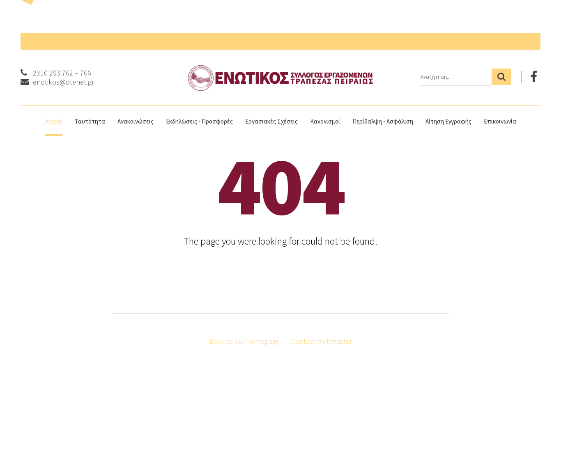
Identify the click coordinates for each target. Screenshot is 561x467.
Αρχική (53, 121)
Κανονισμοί (325, 121)
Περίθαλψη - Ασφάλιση (382, 121)
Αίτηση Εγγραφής (448, 121)
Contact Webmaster (321, 341)
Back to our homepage (244, 341)
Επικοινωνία (500, 121)
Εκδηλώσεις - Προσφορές (199, 121)
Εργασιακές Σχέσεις (271, 121)
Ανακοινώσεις (135, 121)
